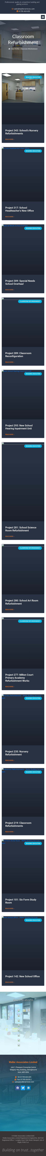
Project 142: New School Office (22, 976)
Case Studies (15, 49)
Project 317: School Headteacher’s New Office (19, 209)
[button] (43, 17)
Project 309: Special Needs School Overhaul (20, 282)
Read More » (9, 139)
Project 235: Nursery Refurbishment (16, 753)
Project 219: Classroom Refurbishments (18, 824)
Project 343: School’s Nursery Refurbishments (21, 132)
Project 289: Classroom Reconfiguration (18, 355)
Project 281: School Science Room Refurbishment (20, 529)
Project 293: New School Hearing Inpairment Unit (19, 427)
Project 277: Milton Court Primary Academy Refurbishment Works (19, 677)
